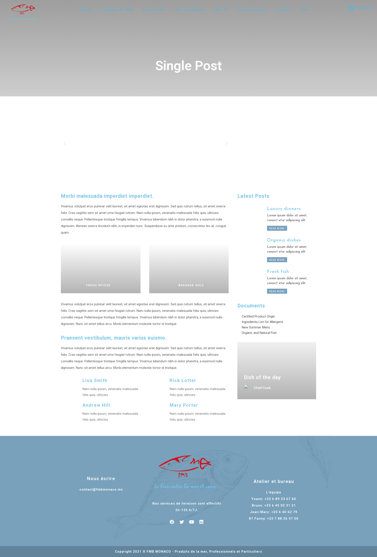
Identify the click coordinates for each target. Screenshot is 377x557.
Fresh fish (278, 272)
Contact (283, 10)
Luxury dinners (284, 209)
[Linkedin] (201, 522)
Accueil (85, 10)
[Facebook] (172, 522)
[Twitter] (181, 522)
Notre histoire (154, 10)
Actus (304, 10)
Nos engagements (190, 10)
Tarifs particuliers (252, 10)
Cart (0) (363, 8)
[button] (64, 143)
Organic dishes (284, 240)
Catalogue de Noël (117, 10)
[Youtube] (191, 522)
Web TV (221, 10)
